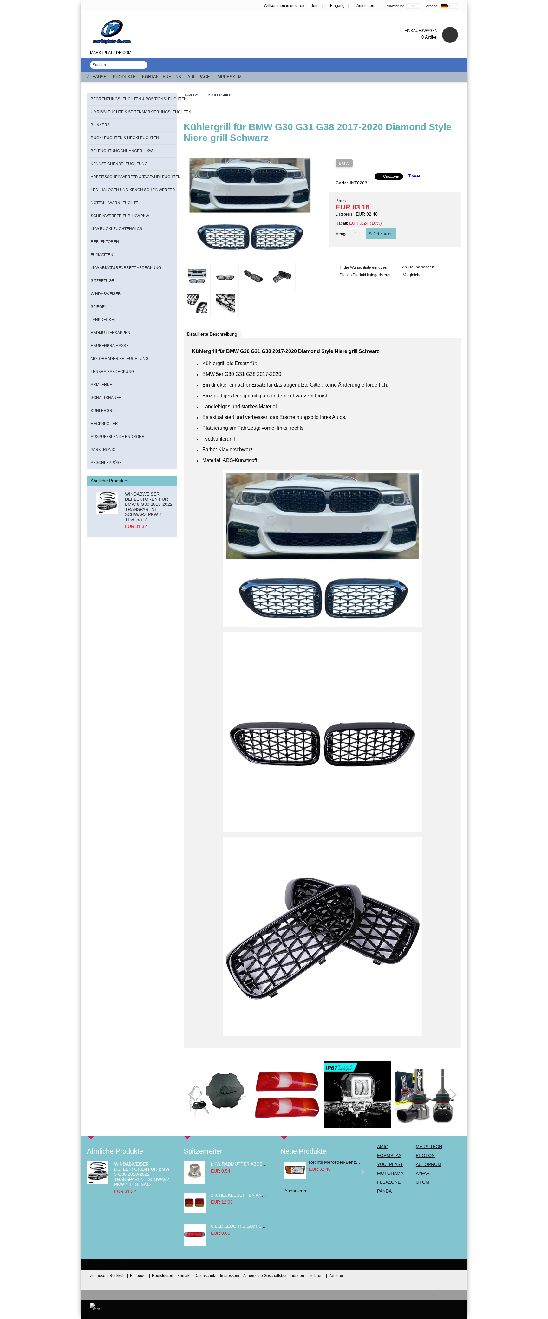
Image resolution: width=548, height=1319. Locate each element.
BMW (344, 163)
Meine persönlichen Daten (431, 1309)
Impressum (229, 76)
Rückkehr (117, 1275)
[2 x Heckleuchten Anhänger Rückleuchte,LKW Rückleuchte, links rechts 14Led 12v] (195, 1211)
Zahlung (336, 1275)
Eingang (337, 5)
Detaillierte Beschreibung (212, 334)
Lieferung (316, 1275)
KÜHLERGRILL (219, 95)
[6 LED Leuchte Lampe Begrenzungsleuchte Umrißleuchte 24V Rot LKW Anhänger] (195, 1244)
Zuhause (97, 76)
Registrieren (162, 1275)
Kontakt (183, 1275)
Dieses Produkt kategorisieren (366, 275)
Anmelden (365, 5)
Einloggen (139, 1275)
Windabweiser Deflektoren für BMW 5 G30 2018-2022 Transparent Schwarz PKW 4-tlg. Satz (149, 507)
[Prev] (194, 1094)
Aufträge (198, 76)
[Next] (450, 1094)
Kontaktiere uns (161, 76)
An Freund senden (418, 267)
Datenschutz (205, 1275)
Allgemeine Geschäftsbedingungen (273, 1275)
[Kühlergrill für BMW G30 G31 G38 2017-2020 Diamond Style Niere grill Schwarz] (249, 253)
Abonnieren (296, 1190)
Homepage (193, 95)
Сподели (391, 176)
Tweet (414, 175)
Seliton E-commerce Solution (433, 1294)
